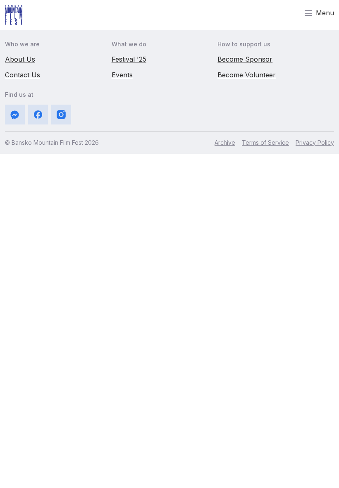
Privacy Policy (315, 142)
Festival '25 (129, 59)
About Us (20, 59)
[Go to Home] (13, 15)
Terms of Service (265, 142)
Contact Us (22, 75)
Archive (225, 142)
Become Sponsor (244, 59)
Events (122, 75)
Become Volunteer (246, 75)
